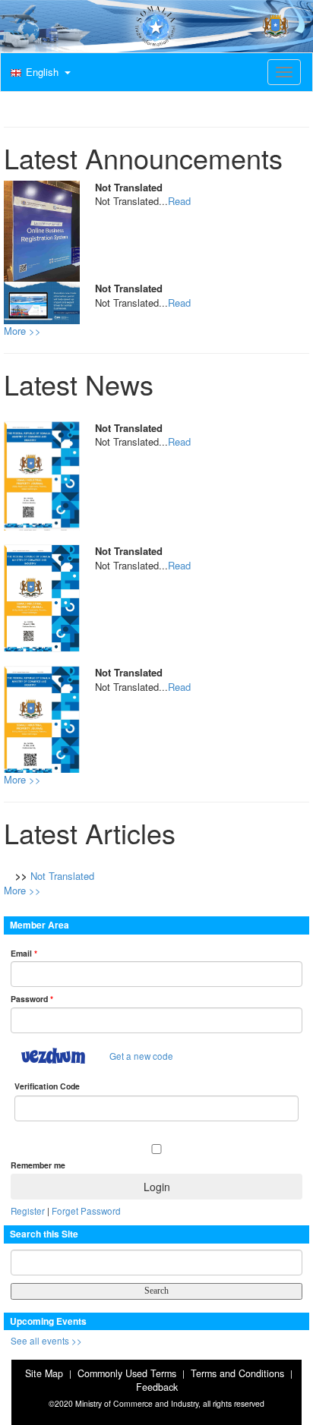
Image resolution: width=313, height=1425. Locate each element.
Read (179, 201)
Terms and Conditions (237, 1373)
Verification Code (47, 1086)
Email (24, 953)
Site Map (44, 1373)
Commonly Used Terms (126, 1373)
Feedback (157, 1387)
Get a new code (141, 1056)
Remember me (38, 1165)
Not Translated (62, 876)
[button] (39, 73)
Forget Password (86, 1211)
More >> (22, 330)
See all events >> (46, 1341)
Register (28, 1211)
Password (32, 998)
